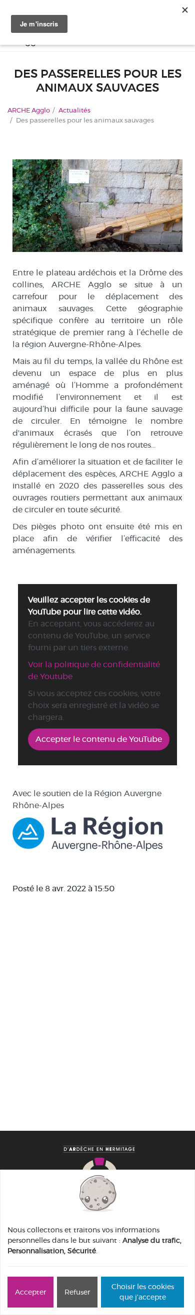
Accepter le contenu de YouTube (99, 739)
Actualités (74, 110)
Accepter (30, 1292)
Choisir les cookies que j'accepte (143, 1292)
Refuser (77, 1292)
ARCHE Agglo (29, 110)
